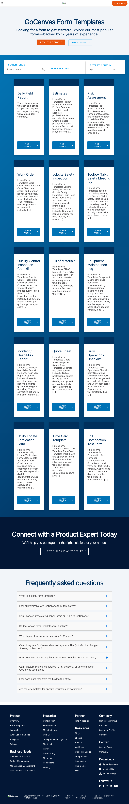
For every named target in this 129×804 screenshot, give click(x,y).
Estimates (59, 93)
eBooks (78, 738)
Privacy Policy (69, 797)
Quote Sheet (61, 351)
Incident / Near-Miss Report (25, 355)
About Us (103, 725)
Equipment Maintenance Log (97, 265)
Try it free (79, 42)
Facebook (103, 786)
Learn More (27, 145)
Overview (14, 721)
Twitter (111, 786)
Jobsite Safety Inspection (63, 176)
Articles (78, 742)
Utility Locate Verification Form (27, 440)
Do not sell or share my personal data (103, 797)
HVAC (46, 749)
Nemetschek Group (108, 721)
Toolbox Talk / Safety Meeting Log (98, 178)
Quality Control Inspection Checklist (28, 265)
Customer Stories (83, 752)
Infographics (81, 756)
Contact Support (106, 747)
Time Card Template (60, 438)
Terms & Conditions (81, 797)
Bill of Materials (63, 261)
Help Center (80, 766)
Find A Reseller (82, 721)
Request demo (49, 42)
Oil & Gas (47, 734)
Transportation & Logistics (55, 739)
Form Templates (29, 82)
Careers (103, 734)
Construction (49, 721)
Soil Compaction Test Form (96, 440)
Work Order (26, 174)
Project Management (19, 761)
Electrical (47, 744)
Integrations (15, 730)
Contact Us (104, 752)
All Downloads (109, 773)
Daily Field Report (25, 95)
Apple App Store (110, 764)
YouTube (116, 786)
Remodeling (48, 762)
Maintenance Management (22, 766)
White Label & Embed (20, 734)
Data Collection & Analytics (22, 770)
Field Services (49, 725)
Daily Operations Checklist (95, 355)
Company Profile (107, 730)
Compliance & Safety (20, 756)
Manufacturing (50, 730)
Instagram (107, 786)
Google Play (108, 769)
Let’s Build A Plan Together (64, 551)
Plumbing (47, 758)
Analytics (14, 739)
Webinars (79, 747)
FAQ (77, 770)
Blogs (77, 733)
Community (80, 761)
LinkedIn (100, 786)
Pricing (13, 744)
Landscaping (49, 753)
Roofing (46, 767)
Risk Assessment (96, 95)
